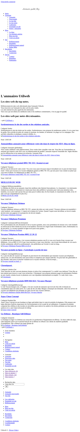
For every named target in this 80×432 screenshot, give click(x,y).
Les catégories (9, 399)
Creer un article (14, 38)
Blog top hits (13, 36)
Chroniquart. (6, 265)
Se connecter (11, 2)
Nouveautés (13, 19)
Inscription (8, 49)
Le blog (11, 32)
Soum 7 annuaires (15, 28)
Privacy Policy (14, 430)
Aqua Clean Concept (10, 296)
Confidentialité (10, 423)
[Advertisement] (40, 77)
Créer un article (10, 343)
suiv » (12, 120)
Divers (7, 55)
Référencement (10, 403)
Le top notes (13, 23)
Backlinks (12, 43)
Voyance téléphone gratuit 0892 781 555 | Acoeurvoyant (24, 163)
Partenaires (12, 60)
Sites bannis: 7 (9, 377)
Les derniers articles (15, 34)
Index (7, 13)
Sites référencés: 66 (11, 371)
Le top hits (12, 21)
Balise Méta (13, 47)
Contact (11, 56)
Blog (6, 30)
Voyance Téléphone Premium (13, 219)
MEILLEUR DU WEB (10, 182)
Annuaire (8, 15)
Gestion (7, 332)
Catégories (12, 25)
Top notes (8, 360)
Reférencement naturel (16, 45)
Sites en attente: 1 (10, 373)
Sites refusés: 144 (10, 375)
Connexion (12, 53)
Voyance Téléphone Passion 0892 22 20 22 (19, 234)
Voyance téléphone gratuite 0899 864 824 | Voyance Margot (26, 281)
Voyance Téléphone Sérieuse (13, 203)
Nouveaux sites (10, 358)
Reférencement (14, 41)
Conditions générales (12, 351)
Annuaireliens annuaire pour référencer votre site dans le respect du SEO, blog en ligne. (38, 144)
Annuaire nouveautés (12, 394)
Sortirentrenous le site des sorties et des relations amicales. (25, 124)
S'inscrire (4, 2)
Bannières (12, 58)
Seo (6, 40)
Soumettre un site (15, 27)
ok (6, 386)
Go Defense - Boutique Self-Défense (16, 314)
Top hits (7, 362)
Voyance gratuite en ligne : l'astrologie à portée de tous (24, 250)
